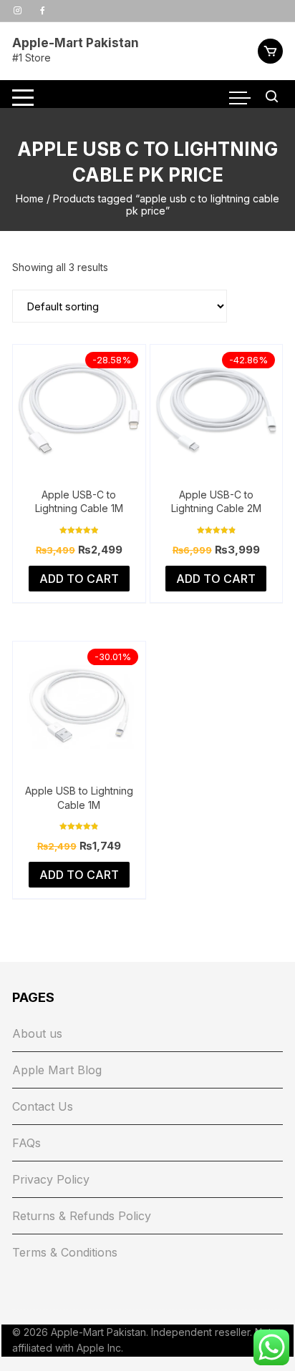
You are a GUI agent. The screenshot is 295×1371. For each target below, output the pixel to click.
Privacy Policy (51, 1179)
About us (37, 1033)
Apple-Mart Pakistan (75, 43)
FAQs (26, 1143)
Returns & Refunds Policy (81, 1216)
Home (30, 198)
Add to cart (79, 578)
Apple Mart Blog (57, 1070)
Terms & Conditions (64, 1252)
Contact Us (42, 1106)
